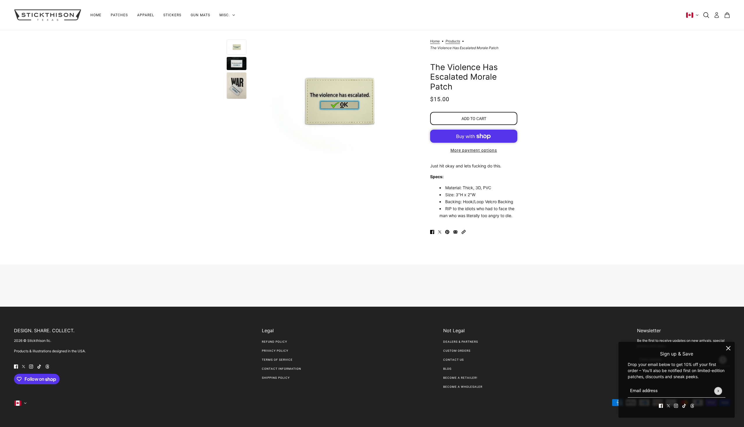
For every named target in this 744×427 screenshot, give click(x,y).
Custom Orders (457, 350)
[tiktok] (684, 405)
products (453, 41)
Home (435, 41)
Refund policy (274, 341)
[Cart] (727, 15)
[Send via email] (455, 231)
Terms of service (277, 359)
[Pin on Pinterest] (447, 231)
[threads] (692, 405)
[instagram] (676, 405)
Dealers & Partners (460, 341)
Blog (447, 368)
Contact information (281, 368)
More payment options (473, 150)
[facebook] (661, 405)
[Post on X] (439, 231)
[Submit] (718, 391)
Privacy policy (275, 350)
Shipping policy (276, 377)
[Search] (706, 15)
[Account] (717, 15)
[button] (463, 231)
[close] (728, 348)
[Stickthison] (47, 15)
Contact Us (453, 359)
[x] (668, 405)
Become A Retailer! (460, 377)
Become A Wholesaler (462, 386)
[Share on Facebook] (432, 231)
